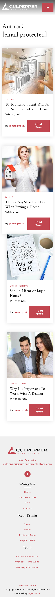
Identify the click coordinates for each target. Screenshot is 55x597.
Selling (9, 99)
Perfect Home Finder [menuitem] (27, 556)
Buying (9, 197)
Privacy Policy (27, 585)
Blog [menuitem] (27, 502)
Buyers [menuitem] (27, 524)
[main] (27, 218)
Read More (38, 126)
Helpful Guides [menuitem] (27, 540)
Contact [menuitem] (27, 508)
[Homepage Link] (20, 6)
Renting (23, 286)
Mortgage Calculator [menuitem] (27, 567)
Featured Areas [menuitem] (27, 535)
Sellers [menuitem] (27, 529)
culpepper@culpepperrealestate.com (27, 464)
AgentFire (34, 593)
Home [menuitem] (27, 492)
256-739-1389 (27, 459)
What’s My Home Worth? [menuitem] (27, 561)
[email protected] (20, 125)
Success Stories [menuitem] (27, 497)
